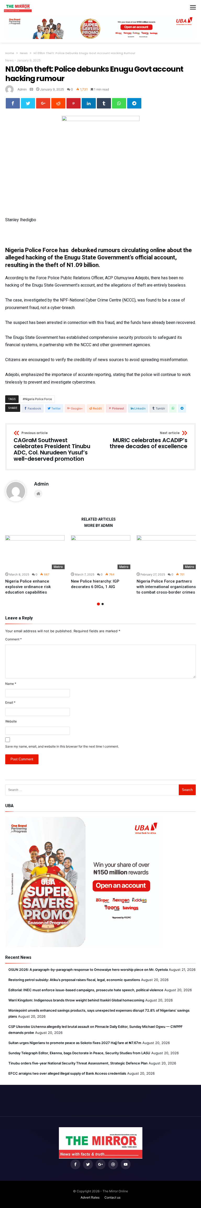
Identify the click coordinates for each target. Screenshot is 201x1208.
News (24, 53)
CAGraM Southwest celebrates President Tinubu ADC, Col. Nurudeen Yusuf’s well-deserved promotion (52, 446)
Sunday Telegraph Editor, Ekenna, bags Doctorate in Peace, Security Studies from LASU (79, 1053)
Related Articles (98, 519)
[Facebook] (75, 1164)
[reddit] (58, 103)
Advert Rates (90, 1197)
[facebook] (13, 103)
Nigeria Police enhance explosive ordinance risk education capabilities (28, 587)
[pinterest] (73, 103)
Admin (22, 89)
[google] (43, 103)
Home (9, 53)
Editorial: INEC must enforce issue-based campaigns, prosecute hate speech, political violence (85, 990)
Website (11, 721)
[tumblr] (104, 103)
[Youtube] (126, 1164)
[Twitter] (88, 1164)
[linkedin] (89, 103)
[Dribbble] (113, 1164)
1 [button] (98, 603)
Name (10, 684)
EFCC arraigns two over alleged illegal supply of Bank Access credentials (67, 1073)
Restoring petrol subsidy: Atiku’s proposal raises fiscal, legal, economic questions (74, 980)
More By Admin (98, 526)
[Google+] (100, 1164)
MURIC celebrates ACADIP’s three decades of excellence (148, 440)
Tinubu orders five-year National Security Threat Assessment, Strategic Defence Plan (78, 1063)
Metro (58, 567)
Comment (13, 639)
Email (10, 702)
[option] (35, 565)
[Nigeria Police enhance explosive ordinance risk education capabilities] (35, 552)
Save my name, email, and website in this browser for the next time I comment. (62, 746)
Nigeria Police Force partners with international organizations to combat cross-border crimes (166, 587)
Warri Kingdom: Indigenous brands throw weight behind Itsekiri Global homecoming (76, 1000)
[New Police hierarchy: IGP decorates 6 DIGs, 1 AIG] (100, 552)
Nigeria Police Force (38, 399)
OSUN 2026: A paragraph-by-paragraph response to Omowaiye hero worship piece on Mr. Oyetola (88, 969)
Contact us (112, 1197)
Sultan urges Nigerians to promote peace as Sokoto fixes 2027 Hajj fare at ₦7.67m (74, 1043)
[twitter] (28, 103)
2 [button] (103, 604)
